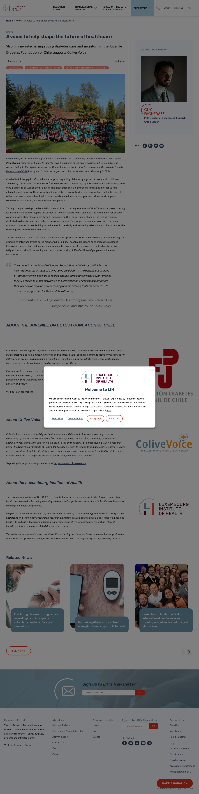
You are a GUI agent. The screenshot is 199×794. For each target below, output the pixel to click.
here (108, 410)
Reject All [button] (114, 418)
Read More (57, 418)
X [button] (152, 370)
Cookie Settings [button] (75, 418)
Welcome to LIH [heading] (99, 389)
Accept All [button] (95, 418)
